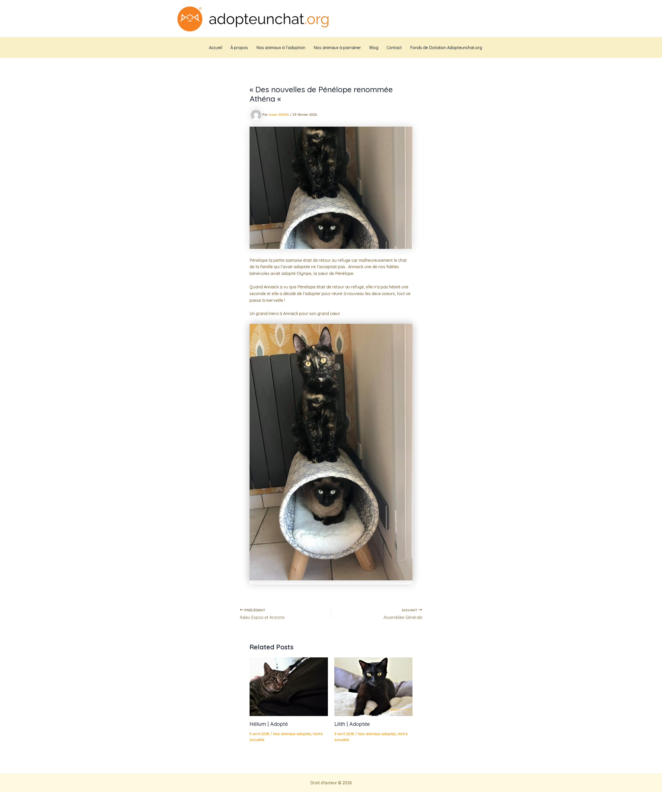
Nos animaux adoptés (292, 734)
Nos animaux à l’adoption (280, 47)
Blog (373, 47)
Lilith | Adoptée (352, 724)
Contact (394, 47)
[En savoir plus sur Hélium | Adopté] (289, 686)
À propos (239, 47)
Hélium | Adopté (269, 724)
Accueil (215, 47)
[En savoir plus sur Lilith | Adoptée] (373, 686)
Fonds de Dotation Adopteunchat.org (446, 47)
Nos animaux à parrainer (337, 47)
